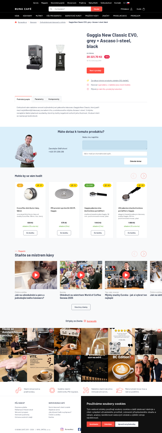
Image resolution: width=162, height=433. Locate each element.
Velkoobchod (106, 3)
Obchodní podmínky (22, 415)
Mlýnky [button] (39, 16)
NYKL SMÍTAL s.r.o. (44, 430)
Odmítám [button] (108, 424)
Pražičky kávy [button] (92, 16)
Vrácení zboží (28, 410)
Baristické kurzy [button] (73, 16)
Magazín (44, 3)
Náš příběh (93, 3)
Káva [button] (17, 16)
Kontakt (117, 3)
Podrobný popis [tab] (23, 99)
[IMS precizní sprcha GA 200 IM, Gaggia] (64, 193)
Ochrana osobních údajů (23, 417)
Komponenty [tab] (54, 99)
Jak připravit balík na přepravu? (60, 412)
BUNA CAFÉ (23, 9)
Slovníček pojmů (57, 3)
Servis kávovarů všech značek (59, 407)
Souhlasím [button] (94, 424)
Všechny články (81, 307)
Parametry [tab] (39, 99)
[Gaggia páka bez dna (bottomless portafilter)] (98, 193)
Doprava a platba (21, 407)
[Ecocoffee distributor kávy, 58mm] (30, 193)
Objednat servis (54, 410)
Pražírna (82, 3)
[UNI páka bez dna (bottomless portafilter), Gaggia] (131, 193)
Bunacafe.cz (22, 22)
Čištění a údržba (54, 415)
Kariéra (51, 417)
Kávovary (33, 22)
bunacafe (92, 320)
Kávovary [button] (27, 16)
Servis (35, 3)
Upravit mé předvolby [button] (126, 424)
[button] (126, 2)
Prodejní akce (120, 16)
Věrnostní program (21, 412)
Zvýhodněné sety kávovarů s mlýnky (53, 22)
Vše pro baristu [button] (53, 16)
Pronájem (135, 16)
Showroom (71, 3)
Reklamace (19, 410)
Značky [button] (105, 16)
